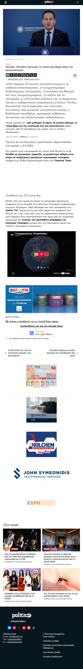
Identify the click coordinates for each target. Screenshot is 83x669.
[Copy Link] (31, 75)
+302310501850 (14, 639)
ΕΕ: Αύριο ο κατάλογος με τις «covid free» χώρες (32, 321)
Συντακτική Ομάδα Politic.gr (63, 598)
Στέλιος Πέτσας (37, 338)
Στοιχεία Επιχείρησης (52, 657)
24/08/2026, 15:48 (49, 598)
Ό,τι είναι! (15, 549)
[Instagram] (15, 75)
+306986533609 (14, 642)
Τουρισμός (46, 338)
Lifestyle (7, 549)
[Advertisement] (41, 178)
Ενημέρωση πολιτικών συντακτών (22, 338)
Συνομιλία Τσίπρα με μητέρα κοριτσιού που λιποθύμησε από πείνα (60, 353)
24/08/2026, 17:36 (10, 601)
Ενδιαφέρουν (55, 588)
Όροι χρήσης (49, 637)
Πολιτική (8, 64)
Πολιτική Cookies (51, 641)
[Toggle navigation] (5, 2)
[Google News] (35, 75)
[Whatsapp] (19, 75)
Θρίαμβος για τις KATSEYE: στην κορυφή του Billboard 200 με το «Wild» (20, 596)
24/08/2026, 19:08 (49, 564)
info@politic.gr (16, 637)
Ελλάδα (46, 588)
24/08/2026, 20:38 (10, 561)
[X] (11, 75)
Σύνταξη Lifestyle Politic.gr (24, 561)
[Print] (27, 75)
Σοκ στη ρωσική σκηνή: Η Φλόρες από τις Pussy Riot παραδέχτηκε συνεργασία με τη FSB (20, 556)
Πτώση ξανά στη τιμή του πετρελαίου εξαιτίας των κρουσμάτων (19, 353)
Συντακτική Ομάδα (51, 652)
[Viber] (23, 75)
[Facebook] (7, 75)
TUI (10, 338)
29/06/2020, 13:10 (15, 79)
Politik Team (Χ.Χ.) (32, 79)
